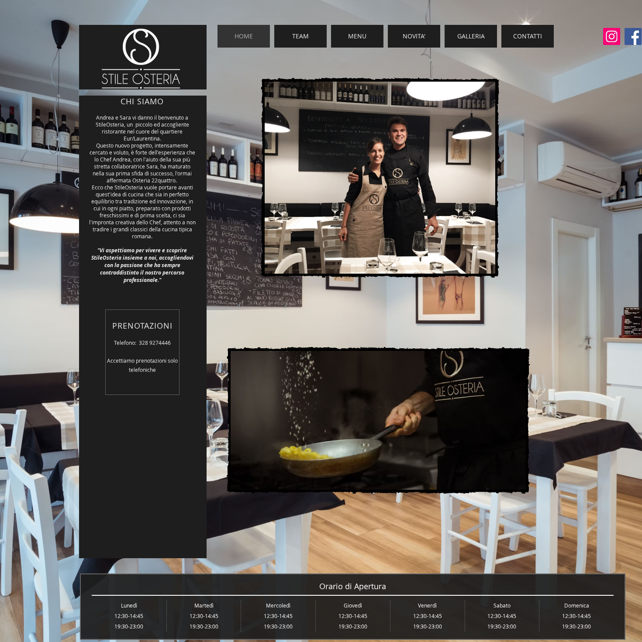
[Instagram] (611, 36)
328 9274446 (155, 342)
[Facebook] (633, 36)
